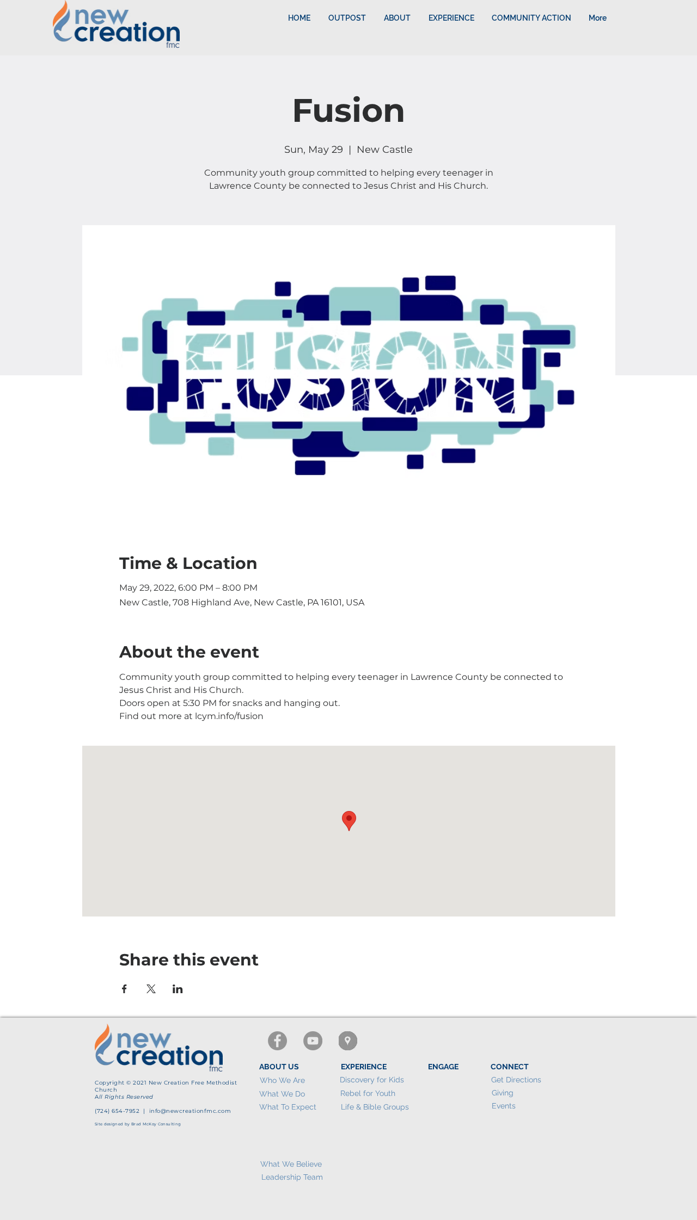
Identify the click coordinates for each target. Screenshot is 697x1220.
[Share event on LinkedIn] (178, 988)
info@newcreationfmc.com (190, 1110)
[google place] (348, 1040)
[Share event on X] (151, 988)
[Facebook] (277, 1040)
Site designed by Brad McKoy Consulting (138, 1124)
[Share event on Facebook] (124, 988)
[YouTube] (312, 1040)
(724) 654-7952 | (122, 1110)
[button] (451, 18)
